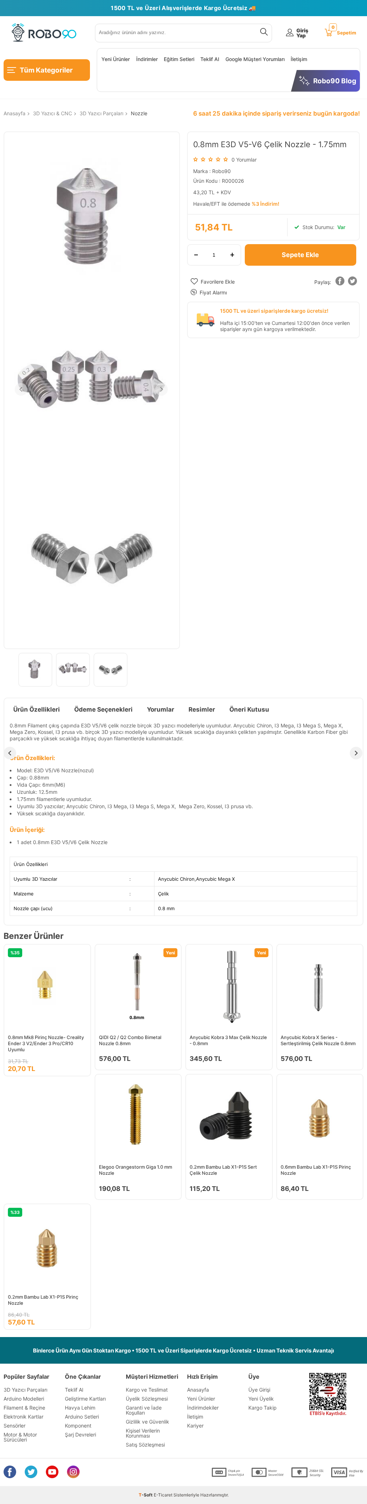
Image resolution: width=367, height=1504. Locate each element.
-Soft (146, 1495)
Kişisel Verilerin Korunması (143, 1433)
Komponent (78, 1425)
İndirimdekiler (203, 1408)
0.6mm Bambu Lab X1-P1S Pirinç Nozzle (316, 1170)
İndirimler (147, 59)
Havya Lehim (80, 1408)
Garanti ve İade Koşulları (144, 1410)
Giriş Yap (302, 33)
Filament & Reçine (24, 1408)
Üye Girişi (259, 1390)
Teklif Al (209, 59)
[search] (262, 33)
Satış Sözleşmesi (145, 1445)
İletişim (299, 59)
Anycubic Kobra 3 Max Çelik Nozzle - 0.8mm (228, 1040)
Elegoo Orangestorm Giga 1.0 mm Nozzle (135, 1170)
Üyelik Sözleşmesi (147, 1399)
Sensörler (14, 1425)
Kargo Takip (262, 1408)
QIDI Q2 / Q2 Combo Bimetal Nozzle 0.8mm (130, 1040)
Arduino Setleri (82, 1417)
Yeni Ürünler (115, 59)
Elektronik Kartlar (23, 1417)
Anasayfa (198, 1390)
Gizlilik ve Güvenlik (147, 1422)
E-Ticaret (163, 1495)
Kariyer (195, 1425)
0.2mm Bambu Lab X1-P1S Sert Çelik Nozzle (223, 1170)
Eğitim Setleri (179, 59)
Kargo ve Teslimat (147, 1390)
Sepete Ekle (300, 255)
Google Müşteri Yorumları (255, 59)
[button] (340, 282)
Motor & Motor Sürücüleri (20, 1437)
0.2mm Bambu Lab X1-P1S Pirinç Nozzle (43, 1300)
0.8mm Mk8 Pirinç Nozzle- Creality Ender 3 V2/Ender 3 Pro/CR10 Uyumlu (46, 1043)
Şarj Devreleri (80, 1434)
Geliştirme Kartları (85, 1399)
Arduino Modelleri (24, 1399)
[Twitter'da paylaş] (352, 282)
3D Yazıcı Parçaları (25, 1390)
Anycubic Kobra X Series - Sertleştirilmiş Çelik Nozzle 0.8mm (318, 1040)
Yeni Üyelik (261, 1399)
